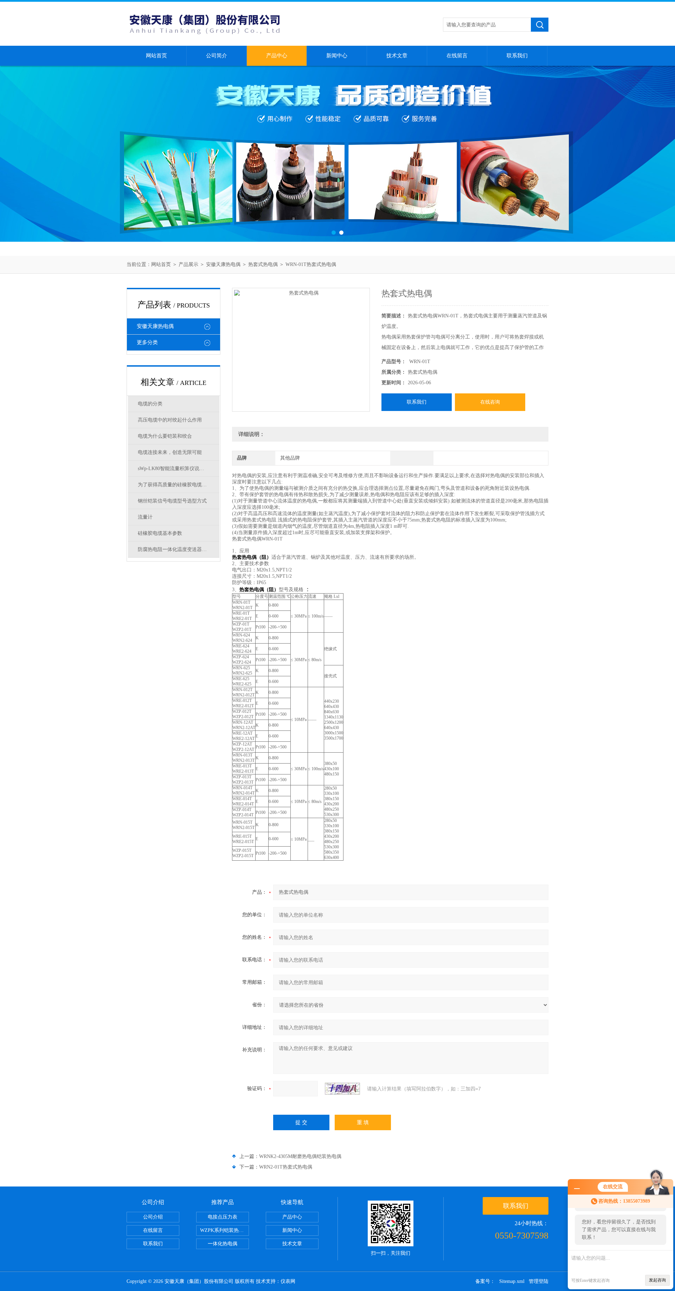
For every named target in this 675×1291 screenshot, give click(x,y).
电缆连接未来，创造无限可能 (170, 452)
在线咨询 (490, 402)
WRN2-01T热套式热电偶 (285, 1167)
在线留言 (457, 55)
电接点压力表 (222, 1217)
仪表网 (288, 1281)
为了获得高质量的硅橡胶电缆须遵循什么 (178, 484)
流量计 (145, 517)
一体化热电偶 (222, 1243)
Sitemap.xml (512, 1281)
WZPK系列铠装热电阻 (224, 1230)
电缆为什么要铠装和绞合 (165, 436)
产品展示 (188, 264)
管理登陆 (538, 1281)
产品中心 (276, 55)
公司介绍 (153, 1217)
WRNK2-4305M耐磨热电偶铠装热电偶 (300, 1156)
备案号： (485, 1281)
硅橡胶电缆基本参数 (160, 533)
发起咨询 (657, 1280)
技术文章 (396, 55)
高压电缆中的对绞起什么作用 (170, 420)
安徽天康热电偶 (223, 264)
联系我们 (517, 55)
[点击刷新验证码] (342, 1089)
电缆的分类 (150, 403)
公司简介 (216, 55)
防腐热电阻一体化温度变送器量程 (175, 549)
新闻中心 (336, 55)
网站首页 (156, 55)
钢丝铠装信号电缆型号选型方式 (172, 501)
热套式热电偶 (263, 264)
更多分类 (147, 342)
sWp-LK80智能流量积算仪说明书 (173, 468)
